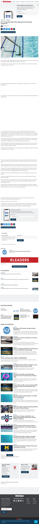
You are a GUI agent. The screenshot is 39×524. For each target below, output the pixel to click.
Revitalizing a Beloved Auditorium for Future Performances (11, 273)
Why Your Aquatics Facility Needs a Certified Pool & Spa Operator (25, 396)
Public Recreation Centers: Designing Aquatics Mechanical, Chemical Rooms (25, 407)
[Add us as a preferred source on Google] (14, 29)
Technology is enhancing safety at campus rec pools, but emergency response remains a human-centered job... (24, 368)
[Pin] (12, 29)
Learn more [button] (4, 522)
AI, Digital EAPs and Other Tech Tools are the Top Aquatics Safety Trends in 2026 (14, 288)
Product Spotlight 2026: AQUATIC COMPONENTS (14, 358)
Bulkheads (3, 308)
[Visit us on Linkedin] (18, 500)
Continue (20, 240)
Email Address (19, 11)
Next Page (10, 455)
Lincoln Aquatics (4, 309)
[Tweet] (9, 29)
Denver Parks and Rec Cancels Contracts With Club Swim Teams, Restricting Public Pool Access (25, 386)
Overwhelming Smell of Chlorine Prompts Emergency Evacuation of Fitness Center (24, 437)
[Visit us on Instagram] (16, 500)
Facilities (3, 20)
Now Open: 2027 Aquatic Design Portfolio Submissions (20, 251)
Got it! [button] (36, 522)
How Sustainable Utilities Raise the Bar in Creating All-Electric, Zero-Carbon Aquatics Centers (24, 427)
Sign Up (19, 16)
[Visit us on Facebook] (14, 500)
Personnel (15, 394)
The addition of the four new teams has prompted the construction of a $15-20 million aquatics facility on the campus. (25, 421)
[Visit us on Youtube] (20, 500)
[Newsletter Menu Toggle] (37, 1)
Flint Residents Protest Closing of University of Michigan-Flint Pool (25, 446)
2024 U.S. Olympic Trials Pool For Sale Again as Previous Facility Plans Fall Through (14, 279)
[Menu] (1, 1)
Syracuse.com (3, 84)
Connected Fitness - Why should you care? (25, 317)
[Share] (4, 29)
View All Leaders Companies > (19, 266)
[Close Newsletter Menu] (38, 5)
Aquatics (8, 20)
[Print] (2, 29)
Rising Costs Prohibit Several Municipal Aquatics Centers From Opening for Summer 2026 (25, 376)
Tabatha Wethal (6, 25)
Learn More (5, 476)
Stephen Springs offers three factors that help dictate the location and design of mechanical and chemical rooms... (24, 410)
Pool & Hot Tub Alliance (19, 398)
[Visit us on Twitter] (23, 500)
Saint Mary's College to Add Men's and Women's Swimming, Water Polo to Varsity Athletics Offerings (24, 417)
